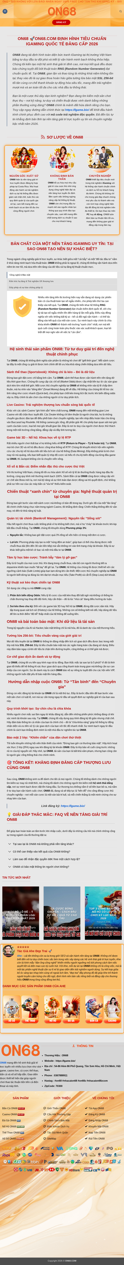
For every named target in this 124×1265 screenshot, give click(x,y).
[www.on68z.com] (62, 11)
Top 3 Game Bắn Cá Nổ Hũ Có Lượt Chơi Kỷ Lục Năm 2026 (103, 913)
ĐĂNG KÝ (61, 22)
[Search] (120, 11)
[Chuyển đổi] (10, 844)
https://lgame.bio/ (77, 109)
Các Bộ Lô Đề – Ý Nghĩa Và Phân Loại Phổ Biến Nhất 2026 (20, 915)
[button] (5, 11)
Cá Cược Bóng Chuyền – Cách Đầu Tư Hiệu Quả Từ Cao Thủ (62, 913)
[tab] (62, 275)
